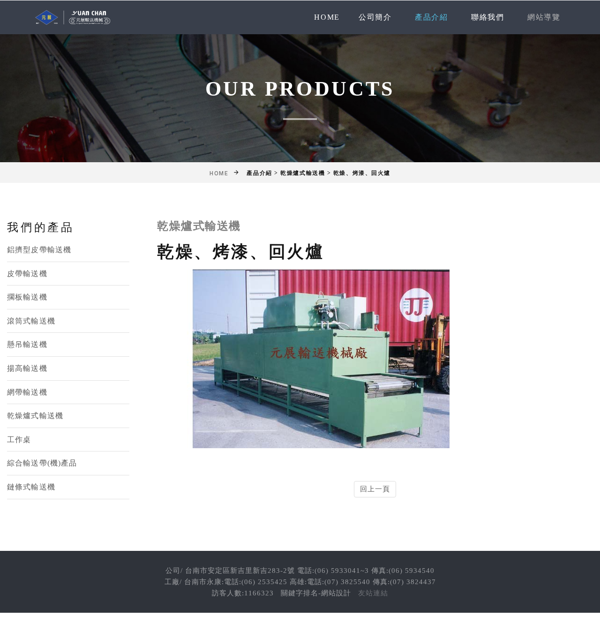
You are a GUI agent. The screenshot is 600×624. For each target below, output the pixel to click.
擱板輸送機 (27, 297)
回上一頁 (375, 489)
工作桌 (19, 440)
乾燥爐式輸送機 (35, 416)
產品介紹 (431, 17)
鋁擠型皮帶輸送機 (39, 250)
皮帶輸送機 (27, 274)
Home (326, 17)
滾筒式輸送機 (31, 321)
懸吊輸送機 (27, 344)
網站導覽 (543, 17)
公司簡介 (375, 17)
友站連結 (373, 593)
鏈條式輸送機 (31, 487)
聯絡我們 (487, 17)
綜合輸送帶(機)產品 (42, 463)
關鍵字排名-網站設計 (316, 593)
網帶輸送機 (27, 392)
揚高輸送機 (27, 368)
